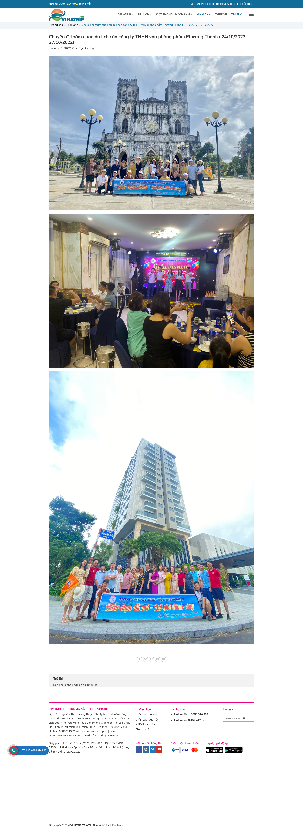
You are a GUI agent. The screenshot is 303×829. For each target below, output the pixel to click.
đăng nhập (71, 685)
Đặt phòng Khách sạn (173, 14)
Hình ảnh (204, 14)
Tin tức (236, 14)
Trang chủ (56, 24)
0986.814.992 (68, 3)
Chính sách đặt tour (147, 714)
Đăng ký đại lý (227, 3)
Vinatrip (124, 14)
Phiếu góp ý (246, 3)
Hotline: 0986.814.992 (33, 750)
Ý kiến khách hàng (146, 724)
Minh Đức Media (115, 825)
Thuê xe (221, 14)
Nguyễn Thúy (87, 48)
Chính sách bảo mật (147, 719)
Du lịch (143, 14)
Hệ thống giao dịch (205, 3)
